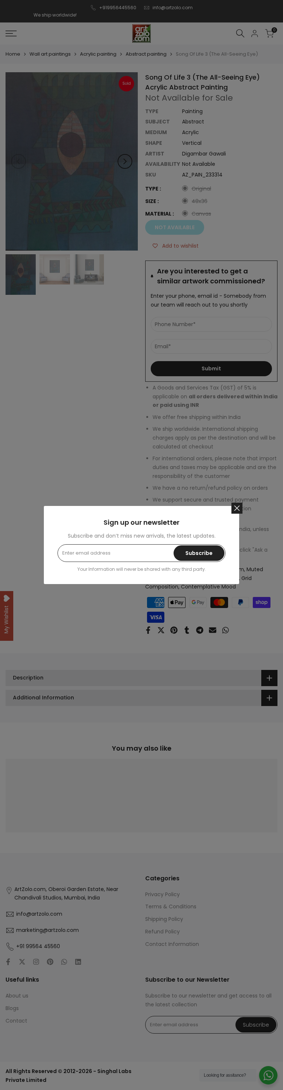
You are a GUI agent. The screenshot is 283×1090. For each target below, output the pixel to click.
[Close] (236, 508)
